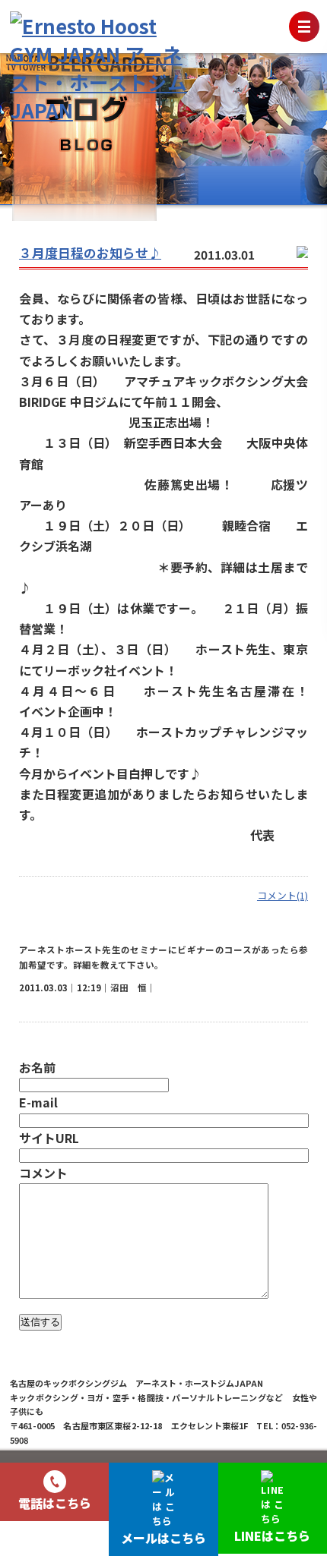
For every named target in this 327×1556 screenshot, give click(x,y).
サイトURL (49, 1138)
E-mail (38, 1102)
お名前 (37, 1067)
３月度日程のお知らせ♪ (90, 253)
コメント (43, 1173)
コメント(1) (282, 895)
